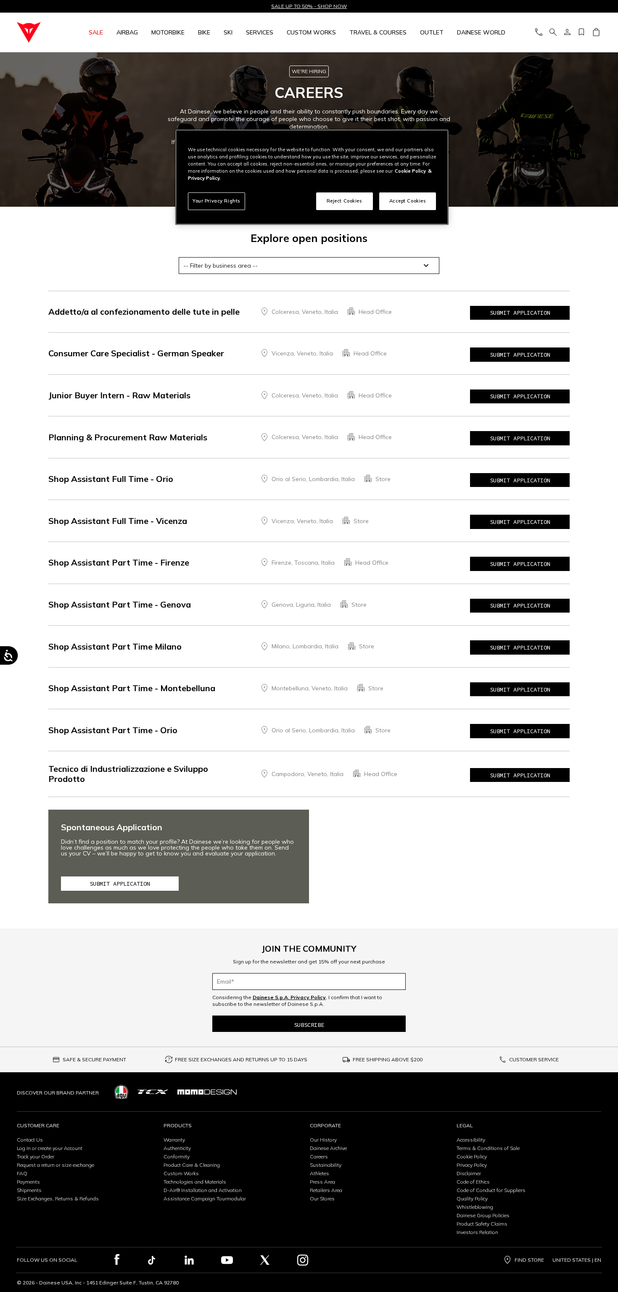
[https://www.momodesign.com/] (207, 1092)
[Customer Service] (538, 32)
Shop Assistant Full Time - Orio (110, 479)
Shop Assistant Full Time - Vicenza (117, 521)
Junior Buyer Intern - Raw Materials (119, 395)
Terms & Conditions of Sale (488, 1148)
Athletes (319, 1173)
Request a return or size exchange (55, 1165)
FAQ (22, 1173)
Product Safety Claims (482, 1224)
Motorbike (168, 32)
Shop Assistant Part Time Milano (115, 646)
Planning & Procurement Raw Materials (127, 437)
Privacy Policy (472, 1165)
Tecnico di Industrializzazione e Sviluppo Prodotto (128, 773)
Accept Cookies (407, 201)
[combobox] (309, 265)
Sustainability (325, 1165)
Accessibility (471, 1140)
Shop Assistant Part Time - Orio (112, 730)
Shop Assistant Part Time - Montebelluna (131, 688)
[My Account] (567, 32)
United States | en (576, 1260)
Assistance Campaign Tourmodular (205, 1198)
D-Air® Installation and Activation (203, 1190)
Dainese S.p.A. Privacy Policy (289, 997)
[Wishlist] (581, 32)
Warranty (174, 1140)
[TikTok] (151, 1260)
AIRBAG (127, 32)
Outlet (432, 32)
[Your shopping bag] (596, 32)
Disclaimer (469, 1173)
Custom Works (181, 1173)
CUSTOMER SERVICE (534, 1059)
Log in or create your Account (49, 1148)
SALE (96, 32)
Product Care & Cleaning (192, 1165)
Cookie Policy (472, 1156)
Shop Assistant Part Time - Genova (119, 604)
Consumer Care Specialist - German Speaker (136, 353)
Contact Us (30, 1140)
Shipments (29, 1190)
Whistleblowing (475, 1207)
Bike (204, 32)
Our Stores (322, 1198)
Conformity (177, 1156)
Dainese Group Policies (483, 1215)
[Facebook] (117, 1260)
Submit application (520, 312)
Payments (28, 1182)
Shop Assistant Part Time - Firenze (118, 562)
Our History (323, 1140)
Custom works (311, 32)
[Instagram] (302, 1260)
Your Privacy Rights (216, 201)
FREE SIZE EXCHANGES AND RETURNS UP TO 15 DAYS (241, 1059)
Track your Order (35, 1156)
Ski (228, 32)
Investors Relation (477, 1232)
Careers (319, 1156)
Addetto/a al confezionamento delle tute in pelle (144, 311)
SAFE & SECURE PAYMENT (94, 1059)
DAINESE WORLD (481, 32)
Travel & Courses (378, 32)
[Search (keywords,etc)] (553, 32)
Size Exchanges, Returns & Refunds (58, 1198)
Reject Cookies (344, 201)
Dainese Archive (328, 1148)
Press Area (322, 1182)
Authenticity (177, 1148)
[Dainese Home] (38, 32)
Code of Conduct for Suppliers (491, 1190)
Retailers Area (326, 1190)
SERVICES (259, 32)
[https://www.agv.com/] (121, 1092)
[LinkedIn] (189, 1260)
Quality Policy (472, 1198)
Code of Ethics (473, 1182)
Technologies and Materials (195, 1182)
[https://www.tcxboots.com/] (153, 1092)
